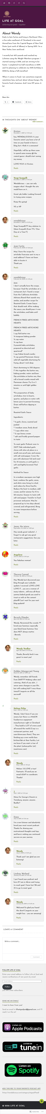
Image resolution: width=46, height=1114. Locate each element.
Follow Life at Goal (11, 970)
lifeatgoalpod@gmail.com (26, 1009)
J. (14, 792)
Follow (7, 987)
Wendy (19, 763)
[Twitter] (4, 3)
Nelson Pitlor (20, 709)
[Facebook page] (14, 3)
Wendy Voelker (23, 649)
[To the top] (41, 1101)
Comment (36, 957)
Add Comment (38, 121)
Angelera (18, 555)
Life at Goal (13, 21)
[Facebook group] (19, 3)
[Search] (24, 3)
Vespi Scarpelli (20, 178)
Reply (16, 168)
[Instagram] (9, 3)
